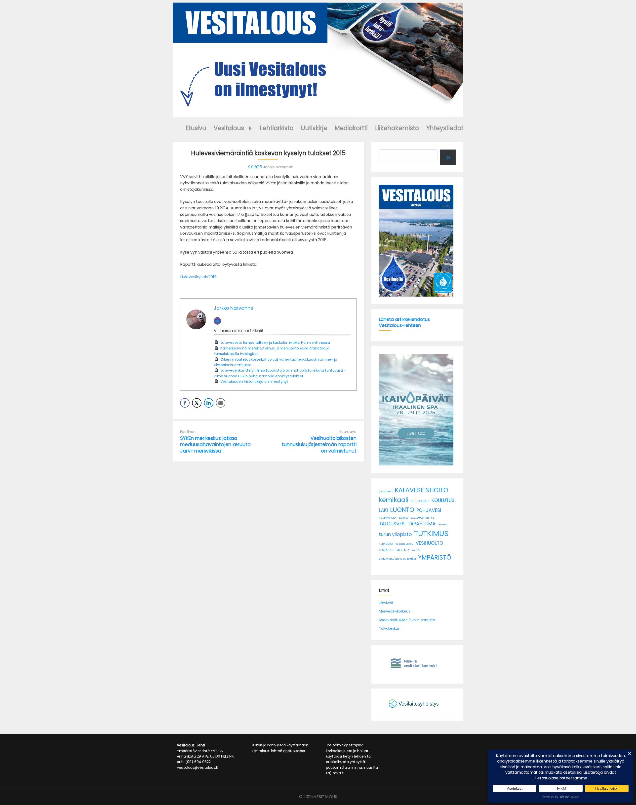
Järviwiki (386, 602)
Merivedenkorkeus (394, 611)
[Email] (217, 321)
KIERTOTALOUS (420, 501)
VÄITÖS (415, 550)
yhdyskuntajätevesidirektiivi (397, 559)
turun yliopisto (395, 534)
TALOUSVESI (392, 523)
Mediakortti (351, 128)
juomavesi (386, 491)
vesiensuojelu (404, 544)
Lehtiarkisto (276, 128)
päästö (403, 518)
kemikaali (394, 500)
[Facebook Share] (185, 403)
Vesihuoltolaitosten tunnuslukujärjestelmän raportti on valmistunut (319, 444)
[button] (387, 241)
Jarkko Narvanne (233, 308)
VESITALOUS (386, 550)
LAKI (383, 510)
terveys (442, 524)
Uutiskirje (314, 128)
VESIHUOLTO (429, 543)
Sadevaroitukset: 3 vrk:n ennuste (407, 619)
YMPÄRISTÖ (434, 557)
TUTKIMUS (431, 533)
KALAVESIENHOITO (421, 490)
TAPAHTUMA (422, 523)
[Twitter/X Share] (196, 403)
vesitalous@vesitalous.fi (197, 767)
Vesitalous (229, 128)
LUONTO (402, 509)
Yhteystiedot (444, 128)
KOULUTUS (443, 500)
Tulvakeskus (389, 628)
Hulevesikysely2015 (198, 277)
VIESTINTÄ (403, 550)
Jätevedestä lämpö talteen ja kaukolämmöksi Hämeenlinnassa (275, 342)
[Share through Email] (220, 403)
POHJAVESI (428, 510)
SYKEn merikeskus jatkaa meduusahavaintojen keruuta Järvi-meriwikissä (215, 444)
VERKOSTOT (386, 544)
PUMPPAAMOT (388, 518)
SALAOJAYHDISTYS (422, 518)
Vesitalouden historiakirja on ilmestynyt (254, 381)
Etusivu (196, 128)
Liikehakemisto (397, 128)
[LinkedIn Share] (208, 403)
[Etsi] (448, 157)
